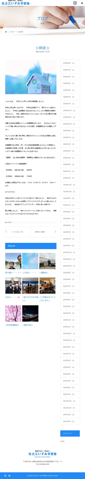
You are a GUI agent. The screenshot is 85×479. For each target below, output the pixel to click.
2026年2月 (68, 97)
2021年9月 (68, 414)
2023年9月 (68, 273)
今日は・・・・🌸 (12, 297)
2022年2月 (68, 387)
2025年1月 (68, 178)
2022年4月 (68, 374)
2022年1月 (68, 394)
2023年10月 (69, 266)
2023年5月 (68, 300)
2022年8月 (68, 347)
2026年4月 (68, 83)
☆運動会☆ (43, 272)
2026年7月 (68, 70)
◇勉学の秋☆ (27, 325)
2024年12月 (69, 185)
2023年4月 (68, 306)
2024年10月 (69, 191)
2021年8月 (68, 421)
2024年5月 (68, 218)
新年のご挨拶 (40, 232)
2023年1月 (68, 327)
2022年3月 (68, 381)
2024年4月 (68, 225)
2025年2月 (68, 171)
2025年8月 (68, 131)
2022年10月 (69, 340)
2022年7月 (68, 354)
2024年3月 (68, 232)
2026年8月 (68, 63)
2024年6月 (68, 212)
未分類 (47, 51)
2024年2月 (68, 239)
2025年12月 (69, 110)
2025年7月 (68, 137)
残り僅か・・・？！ (13, 272)
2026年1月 (68, 104)
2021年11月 (69, 408)
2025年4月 (68, 158)
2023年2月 (68, 320)
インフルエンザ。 (18, 232)
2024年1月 (68, 245)
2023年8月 (68, 279)
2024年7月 (68, 205)
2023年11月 (69, 259)
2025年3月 (68, 164)
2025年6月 (68, 144)
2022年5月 (68, 367)
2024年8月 (68, 198)
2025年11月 (69, 117)
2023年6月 (68, 293)
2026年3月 (68, 90)
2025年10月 (69, 124)
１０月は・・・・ (29, 272)
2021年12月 (69, 401)
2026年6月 (68, 77)
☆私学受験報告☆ (12, 325)
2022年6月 (68, 360)
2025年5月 (68, 151)
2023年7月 (68, 286)
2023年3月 (68, 313)
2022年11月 (69, 333)
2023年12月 (69, 252)
